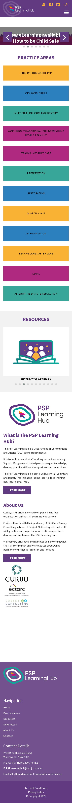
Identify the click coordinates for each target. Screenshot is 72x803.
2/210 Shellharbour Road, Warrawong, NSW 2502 (17, 755)
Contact (8, 736)
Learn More (17, 490)
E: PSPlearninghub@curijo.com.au (22, 768)
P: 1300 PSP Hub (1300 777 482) (21, 762)
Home (6, 707)
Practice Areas (11, 713)
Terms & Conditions (36, 788)
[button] (24, 46)
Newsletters (10, 724)
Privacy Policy (36, 792)
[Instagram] (65, 4)
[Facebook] (50, 4)
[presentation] (7, 37)
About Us (8, 730)
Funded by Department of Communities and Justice (32, 774)
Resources (9, 718)
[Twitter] (58, 4)
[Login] (44, 4)
